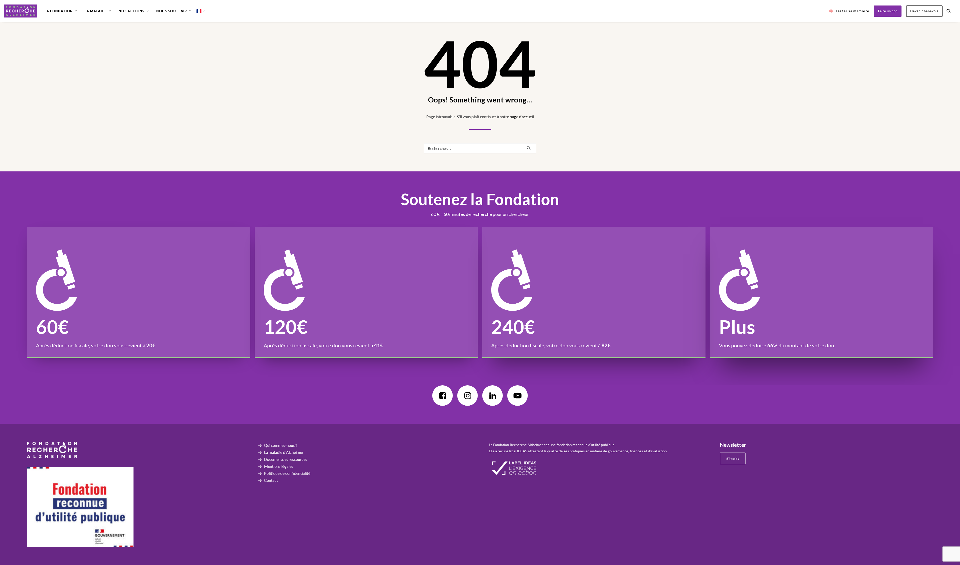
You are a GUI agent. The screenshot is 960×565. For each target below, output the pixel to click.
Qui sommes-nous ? (280, 445)
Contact (271, 480)
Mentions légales (278, 466)
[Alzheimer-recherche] (20, 10)
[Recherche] (480, 148)
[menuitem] (60, 11)
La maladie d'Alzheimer (284, 452)
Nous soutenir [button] (171, 11)
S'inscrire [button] (732, 458)
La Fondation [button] (58, 11)
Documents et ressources (285, 459)
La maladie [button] (95, 11)
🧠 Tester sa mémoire (849, 11)
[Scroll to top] (950, 545)
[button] (951, 11)
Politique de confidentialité (287, 473)
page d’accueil (522, 116)
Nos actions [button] (131, 11)
